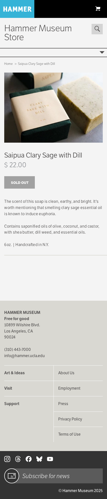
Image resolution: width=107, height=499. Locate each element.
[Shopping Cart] (97, 8)
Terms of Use (69, 434)
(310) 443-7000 (17, 349)
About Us (66, 372)
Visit (8, 388)
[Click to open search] (97, 29)
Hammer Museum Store (38, 33)
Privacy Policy (70, 419)
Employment (69, 388)
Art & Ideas (14, 372)
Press (63, 403)
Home (8, 64)
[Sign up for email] (11, 475)
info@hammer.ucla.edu (24, 355)
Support (11, 403)
